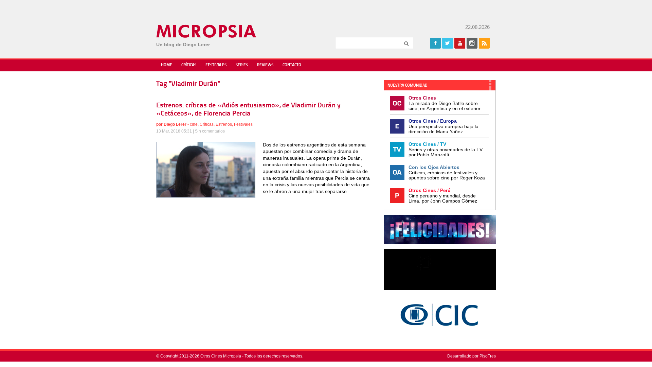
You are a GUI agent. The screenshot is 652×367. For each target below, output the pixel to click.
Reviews (265, 65)
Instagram (472, 43)
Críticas (188, 65)
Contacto (292, 65)
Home (166, 65)
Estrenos (224, 124)
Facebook (435, 43)
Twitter (447, 43)
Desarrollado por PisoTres (471, 356)
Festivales (216, 65)
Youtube (459, 43)
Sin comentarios (210, 131)
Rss (484, 43)
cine (194, 124)
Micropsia (206, 31)
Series (242, 65)
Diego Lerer (175, 124)
